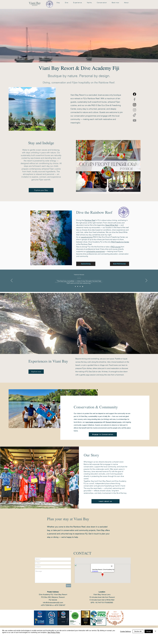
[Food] (80, 286)
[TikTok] (134, 115)
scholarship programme (95, 251)
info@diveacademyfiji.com (53, 602)
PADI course (116, 247)
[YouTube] (134, 120)
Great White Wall (111, 225)
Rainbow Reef (89, 220)
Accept (148, 631)
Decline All (137, 631)
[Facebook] (134, 94)
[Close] (155, 631)
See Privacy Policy (54, 632)
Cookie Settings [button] (125, 631)
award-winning (87, 237)
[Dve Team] (82, 286)
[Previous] (11, 280)
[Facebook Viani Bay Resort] (134, 99)
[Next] (146, 280)
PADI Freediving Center (120, 242)
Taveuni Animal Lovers (114, 422)
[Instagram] (134, 110)
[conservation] (75, 286)
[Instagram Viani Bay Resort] (134, 105)
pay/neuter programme (94, 422)
